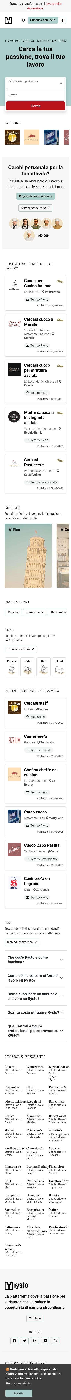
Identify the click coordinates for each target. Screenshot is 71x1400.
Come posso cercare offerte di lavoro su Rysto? (33, 977)
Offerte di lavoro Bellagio (35, 1153)
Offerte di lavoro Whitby (13, 1230)
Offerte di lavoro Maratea (35, 1119)
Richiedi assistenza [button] (20, 942)
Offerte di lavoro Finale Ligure (35, 1133)
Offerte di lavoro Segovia (35, 1169)
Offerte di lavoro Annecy (57, 1169)
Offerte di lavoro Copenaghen (57, 1198)
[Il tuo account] (62, 20)
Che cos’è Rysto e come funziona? (28, 959)
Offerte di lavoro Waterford (35, 1184)
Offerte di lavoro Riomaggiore (57, 1135)
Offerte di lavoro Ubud (13, 1184)
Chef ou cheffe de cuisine (40, 772)
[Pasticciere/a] (31, 235)
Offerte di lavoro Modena (57, 1090)
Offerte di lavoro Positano (35, 1104)
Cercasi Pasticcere (34, 462)
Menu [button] (37, 1318)
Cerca (36, 106)
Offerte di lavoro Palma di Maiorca (35, 1214)
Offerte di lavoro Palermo (35, 1070)
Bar (43, 661)
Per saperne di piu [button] (18, 1383)
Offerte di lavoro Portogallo (57, 1151)
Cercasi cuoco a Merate (38, 322)
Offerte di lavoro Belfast (13, 1213)
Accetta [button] (19, 1393)
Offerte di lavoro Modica (13, 1151)
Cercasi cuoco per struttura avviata (37, 370)
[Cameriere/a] (27, 223)
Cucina (11, 661)
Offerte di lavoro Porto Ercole (13, 1104)
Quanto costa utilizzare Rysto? (33, 1012)
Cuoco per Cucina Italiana (37, 283)
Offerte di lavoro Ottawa (13, 1169)
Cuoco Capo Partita (42, 845)
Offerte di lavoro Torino (13, 1119)
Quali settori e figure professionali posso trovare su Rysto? (33, 1031)
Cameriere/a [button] (35, 612)
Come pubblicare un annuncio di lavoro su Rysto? (32, 996)
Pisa (16, 530)
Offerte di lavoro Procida (35, 1090)
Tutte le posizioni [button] (18, 649)
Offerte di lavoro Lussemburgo (57, 1230)
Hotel (59, 661)
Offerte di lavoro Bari (57, 1104)
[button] (23, 20)
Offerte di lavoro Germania (13, 1198)
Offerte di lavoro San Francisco (35, 1198)
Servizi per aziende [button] (33, 208)
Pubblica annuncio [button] (42, 20)
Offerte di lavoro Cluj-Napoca (57, 1184)
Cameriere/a (35, 736)
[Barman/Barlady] (38, 223)
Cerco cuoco (35, 812)
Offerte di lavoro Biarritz (57, 1213)
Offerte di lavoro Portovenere (13, 1133)
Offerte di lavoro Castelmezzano (57, 1119)
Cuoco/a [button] (13, 612)
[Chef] (59, 223)
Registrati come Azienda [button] (35, 196)
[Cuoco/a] (16, 223)
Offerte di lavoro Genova (13, 1070)
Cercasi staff (36, 703)
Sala (28, 661)
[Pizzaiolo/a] (48, 223)
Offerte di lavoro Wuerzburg (13, 1250)
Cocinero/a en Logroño (37, 881)
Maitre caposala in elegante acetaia (39, 417)
